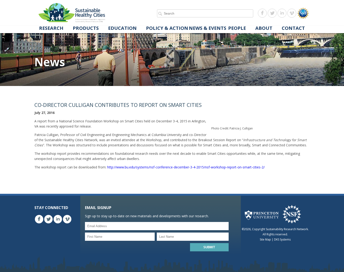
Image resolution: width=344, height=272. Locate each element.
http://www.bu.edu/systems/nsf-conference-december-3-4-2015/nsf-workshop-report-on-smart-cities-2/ (186, 167)
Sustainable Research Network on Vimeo (292, 13)
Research (51, 28)
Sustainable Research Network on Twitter (272, 13)
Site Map (265, 239)
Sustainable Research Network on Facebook (262, 13)
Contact (293, 28)
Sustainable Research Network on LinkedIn (282, 13)
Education (122, 28)
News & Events (207, 28)
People (237, 28)
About (263, 28)
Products (86, 28)
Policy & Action (167, 28)
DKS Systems (282, 239)
